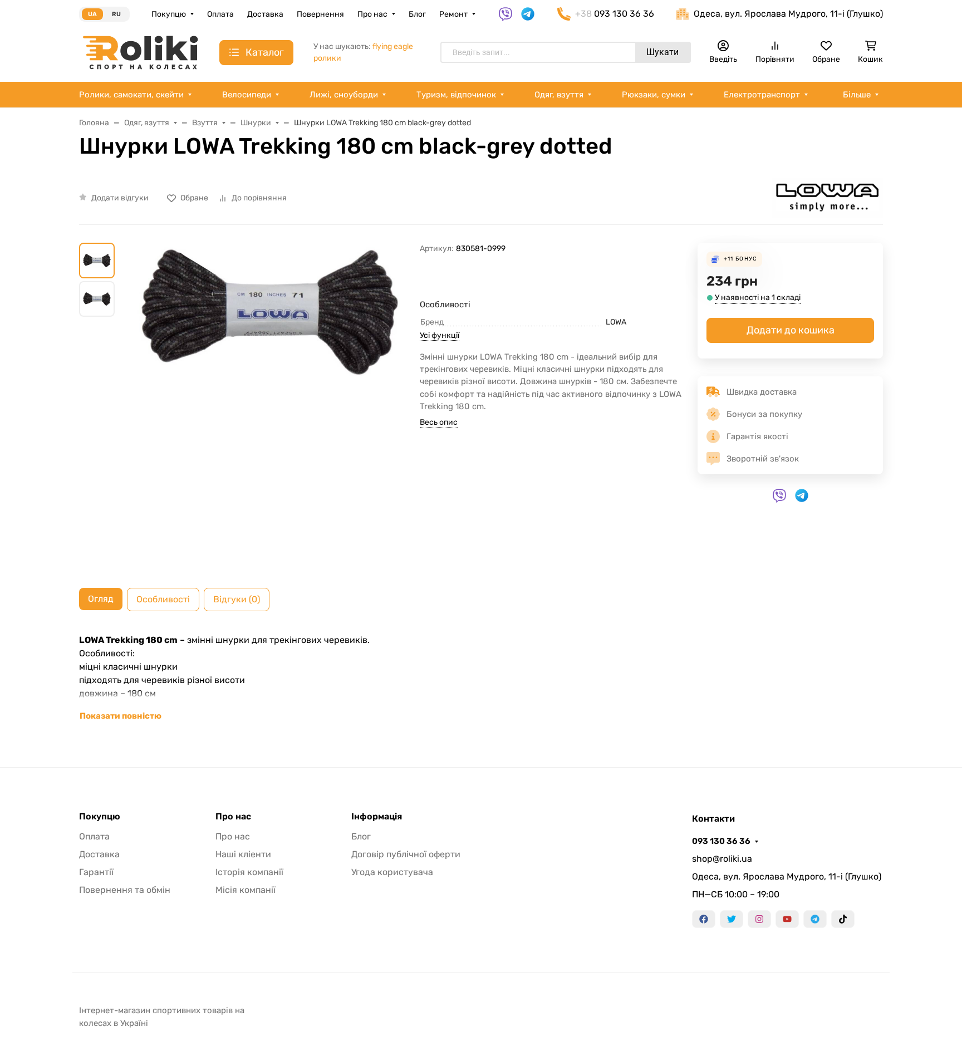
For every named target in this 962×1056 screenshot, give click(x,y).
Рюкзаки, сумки (653, 95)
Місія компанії (245, 890)
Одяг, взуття (558, 95)
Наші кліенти (243, 854)
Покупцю (168, 14)
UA (92, 14)
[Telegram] (815, 919)
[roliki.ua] (140, 52)
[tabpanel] (481, 678)
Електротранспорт (762, 95)
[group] (269, 406)
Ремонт (453, 14)
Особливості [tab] (163, 599)
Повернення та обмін (124, 890)
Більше (857, 95)
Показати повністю (120, 716)
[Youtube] (787, 919)
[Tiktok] (843, 919)
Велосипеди (246, 95)
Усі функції (439, 335)
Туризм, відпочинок (456, 95)
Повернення (320, 14)
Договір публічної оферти (405, 854)
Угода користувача (392, 872)
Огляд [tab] (101, 598)
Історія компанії (249, 872)
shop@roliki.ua (722, 858)
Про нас (372, 14)
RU (116, 14)
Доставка (265, 14)
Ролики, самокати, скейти (131, 95)
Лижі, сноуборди (344, 95)
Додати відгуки (120, 198)
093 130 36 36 (721, 841)
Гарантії (96, 872)
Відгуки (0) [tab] (236, 599)
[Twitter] (731, 919)
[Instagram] (759, 919)
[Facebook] (703, 919)
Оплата (220, 14)
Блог (417, 14)
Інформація (376, 816)
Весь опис (439, 422)
